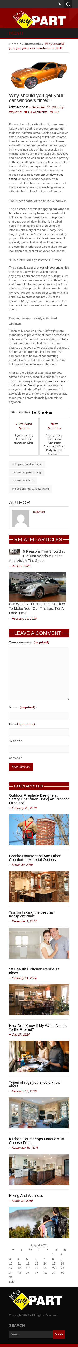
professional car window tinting (30, 488)
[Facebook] (32, 412)
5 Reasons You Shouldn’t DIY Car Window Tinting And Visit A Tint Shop (37, 556)
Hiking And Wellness (26, 1196)
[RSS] (60, 4)
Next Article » (54, 426)
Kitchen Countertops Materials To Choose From (36, 1141)
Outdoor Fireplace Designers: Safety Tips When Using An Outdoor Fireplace (39, 799)
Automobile (31, 44)
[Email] (50, 412)
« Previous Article (24, 426)
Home (14, 44)
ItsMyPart (15, 111)
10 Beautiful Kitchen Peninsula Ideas (34, 971)
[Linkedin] (43, 412)
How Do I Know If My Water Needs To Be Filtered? (38, 1028)
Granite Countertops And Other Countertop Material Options (35, 858)
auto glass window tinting (27, 464)
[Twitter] (35, 412)
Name (22, 707)
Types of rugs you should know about (34, 1084)
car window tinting (52, 267)
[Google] (39, 412)
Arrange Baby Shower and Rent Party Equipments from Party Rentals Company (54, 445)
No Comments (37, 111)
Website (15, 741)
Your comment (29, 643)
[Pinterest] (46, 412)
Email (22, 724)
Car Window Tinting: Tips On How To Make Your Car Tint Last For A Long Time (37, 608)
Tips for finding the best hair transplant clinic (23, 439)
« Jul (12, 1281)
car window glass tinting (26, 472)
